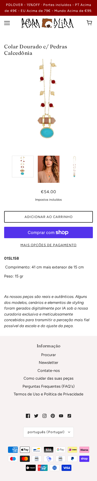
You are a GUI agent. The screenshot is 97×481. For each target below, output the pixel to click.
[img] (28, 416)
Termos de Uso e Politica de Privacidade (48, 394)
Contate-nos (49, 370)
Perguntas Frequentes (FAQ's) (48, 386)
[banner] (47, 22)
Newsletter (48, 362)
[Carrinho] (90, 23)
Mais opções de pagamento (48, 245)
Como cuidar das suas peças (48, 378)
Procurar (48, 354)
